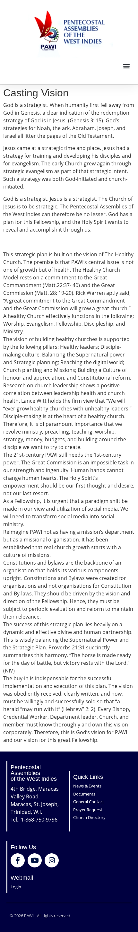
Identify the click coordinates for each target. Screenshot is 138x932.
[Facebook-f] (18, 860)
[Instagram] (52, 860)
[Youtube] (35, 860)
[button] (126, 66)
